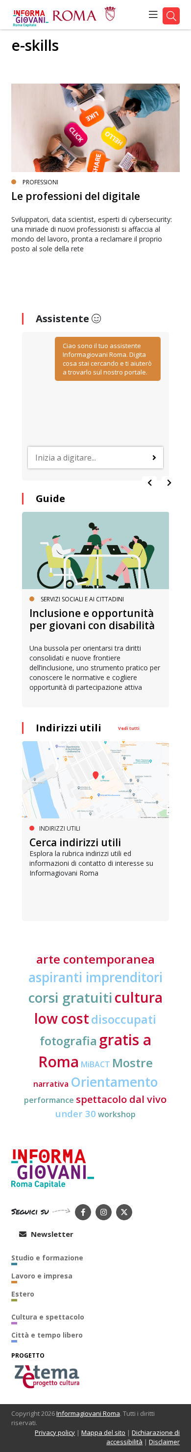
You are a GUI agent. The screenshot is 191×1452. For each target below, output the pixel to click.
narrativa (51, 1083)
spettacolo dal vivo (121, 1099)
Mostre (132, 1063)
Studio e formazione (47, 1257)
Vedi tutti (129, 728)
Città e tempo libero (47, 1335)
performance (49, 1100)
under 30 (75, 1113)
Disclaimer (164, 1441)
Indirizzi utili (68, 727)
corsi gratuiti (70, 997)
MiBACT (95, 1064)
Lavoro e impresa (41, 1275)
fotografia (68, 1041)
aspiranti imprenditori (95, 977)
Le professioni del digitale (75, 196)
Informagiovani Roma (88, 1413)
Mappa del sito (103, 1432)
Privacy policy (55, 1432)
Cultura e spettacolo (47, 1316)
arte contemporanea (95, 959)
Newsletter (51, 1234)
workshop (117, 1114)
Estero (22, 1293)
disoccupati (123, 1019)
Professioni (40, 182)
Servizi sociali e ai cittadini (82, 599)
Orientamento (114, 1082)
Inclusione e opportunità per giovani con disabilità (92, 619)
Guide (50, 498)
